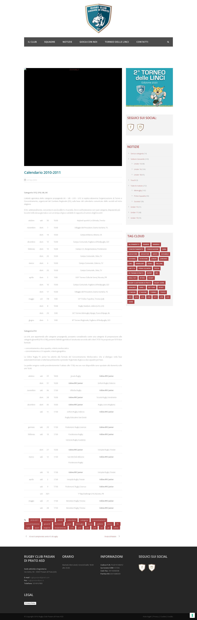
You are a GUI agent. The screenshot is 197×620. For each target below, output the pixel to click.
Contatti (142, 41)
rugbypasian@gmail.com (39, 577)
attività (60, 520)
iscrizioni (58, 524)
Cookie (163, 616)
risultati (132, 278)
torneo (153, 292)
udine (116, 527)
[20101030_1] (73, 117)
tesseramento (60, 527)
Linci (130, 263)
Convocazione (153, 249)
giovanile (165, 254)
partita (132, 268)
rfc (118, 524)
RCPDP (149, 273)
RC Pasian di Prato (136, 273)
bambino (156, 244)
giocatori (145, 254)
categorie (84, 520)
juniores (163, 259)
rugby (28, 527)
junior (68, 524)
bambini (146, 244)
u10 (71, 527)
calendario (71, 520)
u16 (94, 527)
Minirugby (138, 190)
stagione (47, 527)
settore (151, 287)
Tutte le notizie (137, 186)
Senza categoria (137, 153)
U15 (142, 297)
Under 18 (137, 175)
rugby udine (159, 283)
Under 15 (134, 207)
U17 (155, 297)
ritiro (142, 278)
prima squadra (145, 268)
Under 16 (137, 169)
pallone (100, 524)
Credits (170, 616)
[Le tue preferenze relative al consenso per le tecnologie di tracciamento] (192, 615)
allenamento (48, 520)
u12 (79, 527)
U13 (130, 297)
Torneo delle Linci (117, 41)
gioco (155, 254)
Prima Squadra (140, 196)
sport (37, 527)
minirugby (79, 524)
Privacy (156, 616)
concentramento (32, 524)
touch (163, 292)
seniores (132, 287)
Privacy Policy (30, 603)
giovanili (47, 524)
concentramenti (98, 520)
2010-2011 (34, 520)
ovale (90, 524)
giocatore (133, 254)
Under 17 (134, 212)
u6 (102, 527)
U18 (161, 297)
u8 (108, 527)
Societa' (137, 201)
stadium (132, 292)
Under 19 (134, 218)
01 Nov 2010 (32, 180)
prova (109, 524)
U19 (167, 297)
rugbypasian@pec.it (36, 580)
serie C (142, 287)
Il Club (32, 41)
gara (164, 249)
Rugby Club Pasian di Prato (140, 283)
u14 (87, 527)
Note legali (147, 616)
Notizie (67, 41)
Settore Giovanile (138, 159)
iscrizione (144, 259)
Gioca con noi (88, 41)
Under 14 (137, 164)
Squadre (49, 41)
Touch (133, 180)
